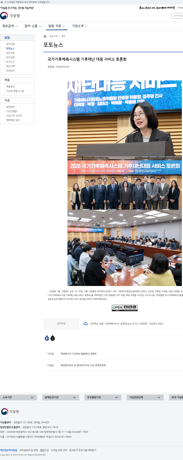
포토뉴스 (10, 48)
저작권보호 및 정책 (28, 450)
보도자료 (10, 53)
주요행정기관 (94, 397)
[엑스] (52, 338)
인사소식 (10, 62)
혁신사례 (10, 66)
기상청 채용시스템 (15, 91)
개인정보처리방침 (8, 450)
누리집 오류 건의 (59, 450)
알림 (63, 36)
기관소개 (77, 26)
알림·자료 (54, 26)
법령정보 (10, 107)
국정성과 (10, 70)
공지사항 (10, 44)
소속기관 (7, 397)
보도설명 (10, 57)
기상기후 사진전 (14, 116)
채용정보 (10, 86)
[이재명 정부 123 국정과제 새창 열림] (157, 8)
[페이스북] (47, 338)
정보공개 (8, 26)
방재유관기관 (51, 397)
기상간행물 (11, 111)
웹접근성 (44, 450)
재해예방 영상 (13, 120)
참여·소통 (31, 26)
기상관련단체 (136, 397)
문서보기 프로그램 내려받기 (82, 450)
